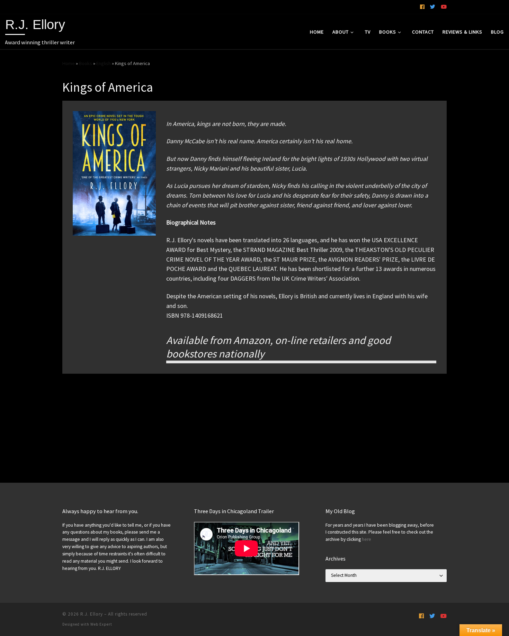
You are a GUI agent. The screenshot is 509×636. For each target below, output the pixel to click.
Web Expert (101, 624)
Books (85, 63)
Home (68, 63)
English (103, 63)
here (366, 539)
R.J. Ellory (91, 614)
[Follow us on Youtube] (444, 7)
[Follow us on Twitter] (432, 7)
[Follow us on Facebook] (422, 7)
